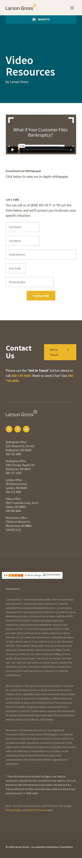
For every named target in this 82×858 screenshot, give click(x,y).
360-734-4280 (21, 375)
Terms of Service (36, 810)
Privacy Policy (14, 810)
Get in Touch (54, 352)
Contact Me (41, 296)
